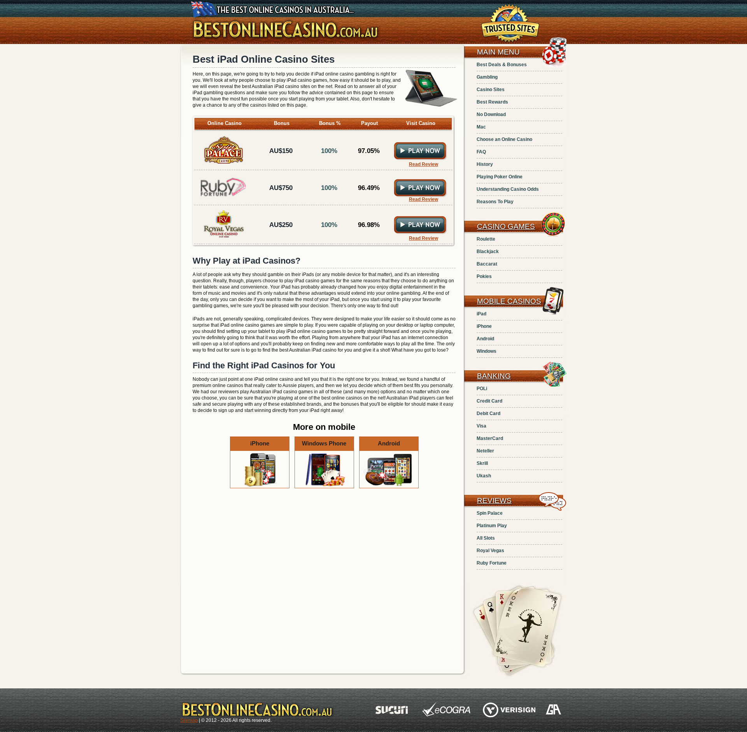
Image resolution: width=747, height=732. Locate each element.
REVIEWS (494, 500)
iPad (481, 314)
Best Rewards (492, 102)
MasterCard (490, 438)
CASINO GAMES (506, 226)
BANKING (494, 376)
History (485, 164)
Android (485, 338)
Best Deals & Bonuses (502, 64)
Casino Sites (491, 89)
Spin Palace (490, 513)
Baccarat (487, 264)
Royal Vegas (490, 550)
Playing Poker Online (500, 176)
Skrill (482, 463)
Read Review (423, 164)
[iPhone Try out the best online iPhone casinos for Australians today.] (260, 486)
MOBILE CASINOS (509, 301)
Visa (481, 426)
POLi (482, 388)
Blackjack (488, 251)
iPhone (484, 326)
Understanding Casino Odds (508, 189)
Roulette (486, 239)
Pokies (484, 276)
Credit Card (489, 401)
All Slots (486, 538)
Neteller (485, 451)
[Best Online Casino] (286, 40)
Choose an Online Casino (504, 139)
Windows (486, 351)
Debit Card (488, 413)
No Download (491, 114)
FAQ (481, 152)
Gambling (487, 77)
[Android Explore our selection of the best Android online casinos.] (389, 486)
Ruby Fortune (492, 563)
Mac (481, 127)
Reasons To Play (495, 201)
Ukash (484, 476)
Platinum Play (492, 525)
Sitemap (189, 720)
